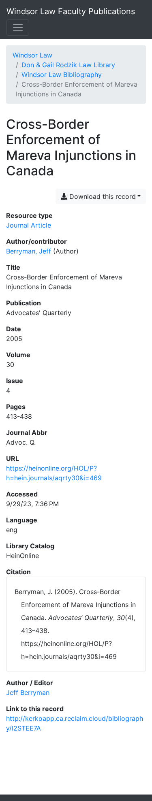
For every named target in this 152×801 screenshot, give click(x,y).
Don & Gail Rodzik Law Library (68, 65)
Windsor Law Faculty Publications (70, 11)
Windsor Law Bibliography (61, 74)
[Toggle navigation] (17, 27)
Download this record (101, 196)
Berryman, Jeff (28, 251)
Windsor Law (32, 55)
